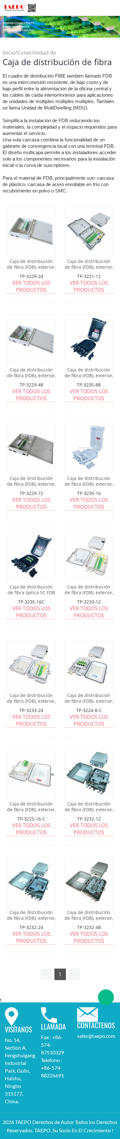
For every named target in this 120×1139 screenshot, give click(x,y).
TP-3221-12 (89, 276)
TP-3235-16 (89, 493)
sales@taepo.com (96, 1036)
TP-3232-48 (89, 927)
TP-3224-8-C (89, 710)
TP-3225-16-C (31, 819)
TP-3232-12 (89, 819)
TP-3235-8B (89, 385)
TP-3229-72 (31, 493)
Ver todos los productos (31, 286)
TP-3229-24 (31, 276)
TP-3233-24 (31, 710)
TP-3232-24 (31, 927)
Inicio (9, 52)
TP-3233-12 (89, 602)
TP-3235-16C (31, 602)
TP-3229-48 (31, 385)
